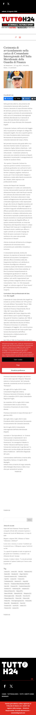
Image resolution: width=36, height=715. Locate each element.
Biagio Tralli (24, 574)
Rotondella (14, 603)
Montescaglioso (9, 596)
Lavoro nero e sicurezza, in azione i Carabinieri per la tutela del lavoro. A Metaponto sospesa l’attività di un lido (18, 546)
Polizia (7, 600)
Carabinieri (22, 576)
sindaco (23, 605)
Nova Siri (26, 596)
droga (25, 581)
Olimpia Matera (9, 598)
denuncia (18, 581)
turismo (15, 608)
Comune (21, 579)
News (5, 68)
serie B (15, 605)
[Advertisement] (18, 491)
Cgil (6, 579)
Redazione (9, 65)
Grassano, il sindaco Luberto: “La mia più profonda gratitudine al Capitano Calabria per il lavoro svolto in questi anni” (18, 561)
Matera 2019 (8, 593)
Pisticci (18, 598)
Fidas (6, 583)
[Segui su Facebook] (4, 4)
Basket (7, 574)
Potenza (28, 600)
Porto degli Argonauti (18, 600)
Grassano (14, 586)
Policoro (26, 598)
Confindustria (8, 581)
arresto (14, 571)
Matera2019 (18, 593)
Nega (18, 365)
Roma (6, 603)
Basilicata (28, 571)
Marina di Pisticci (9, 591)
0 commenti (12, 68)
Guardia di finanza (24, 586)
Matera (19, 591)
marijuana (25, 588)
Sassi (22, 603)
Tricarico (7, 608)
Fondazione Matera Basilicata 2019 (20, 583)
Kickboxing (16, 588)
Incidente (7, 588)
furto (6, 586)
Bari (21, 571)
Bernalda (15, 574)
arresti (6, 571)
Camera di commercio (10, 576)
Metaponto (27, 593)
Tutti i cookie (18, 360)
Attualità (26, 65)
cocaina (13, 579)
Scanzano (7, 605)
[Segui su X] (8, 4)
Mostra (18, 596)
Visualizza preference (18, 370)
